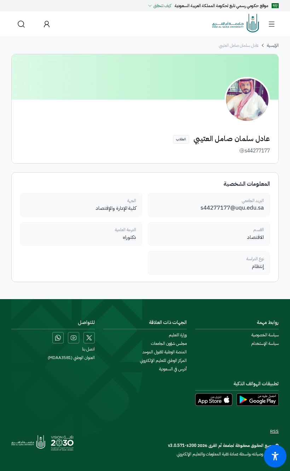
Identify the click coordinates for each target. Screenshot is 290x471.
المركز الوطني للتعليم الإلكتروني (163, 360)
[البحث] (21, 24)
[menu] (272, 24)
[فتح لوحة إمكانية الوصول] (275, 456)
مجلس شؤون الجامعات (169, 343)
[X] (89, 337)
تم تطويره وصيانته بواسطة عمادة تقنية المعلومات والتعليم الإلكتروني (228, 454)
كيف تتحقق (162, 6)
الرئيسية (273, 45)
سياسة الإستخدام (265, 343)
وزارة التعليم (178, 335)
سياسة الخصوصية (265, 335)
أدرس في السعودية (173, 369)
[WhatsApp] (58, 337)
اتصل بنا (88, 349)
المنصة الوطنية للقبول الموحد (165, 352)
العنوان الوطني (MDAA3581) (71, 357)
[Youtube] (73, 337)
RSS (274, 431)
